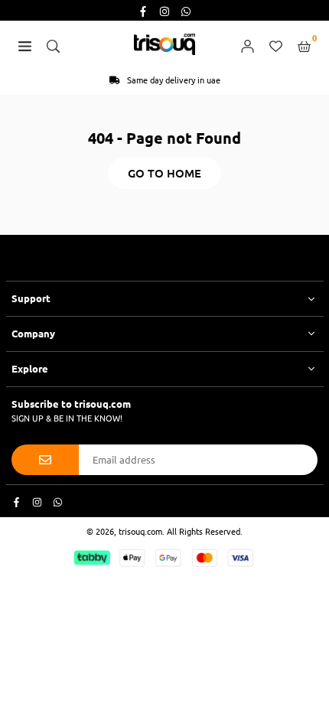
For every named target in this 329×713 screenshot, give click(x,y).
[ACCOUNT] (247, 44)
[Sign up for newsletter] (45, 459)
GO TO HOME (164, 173)
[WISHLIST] (276, 44)
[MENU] (25, 44)
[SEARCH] (53, 44)
